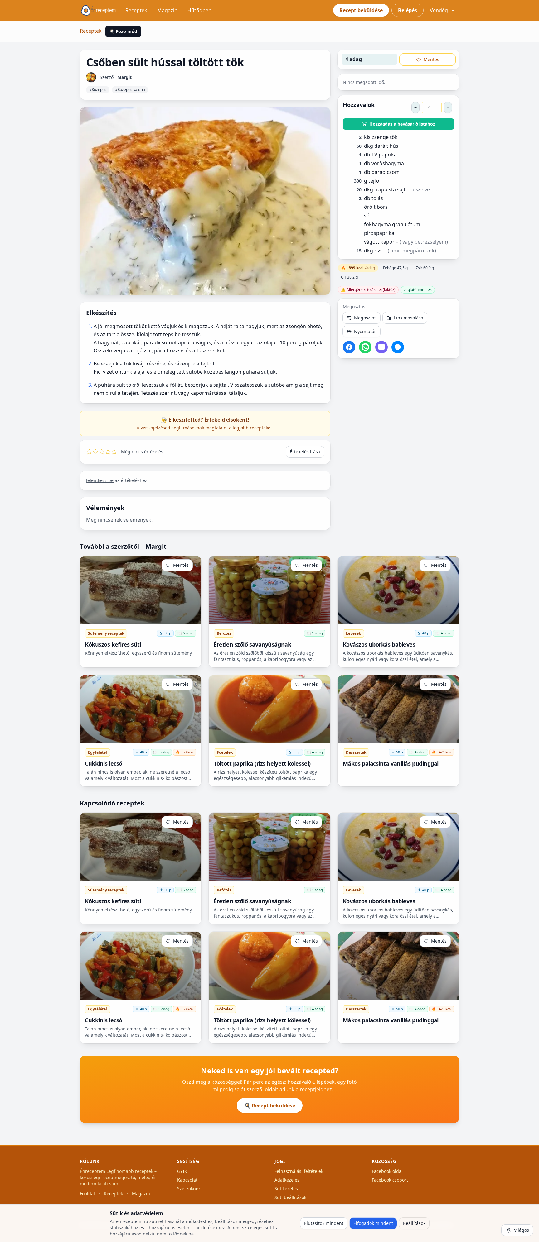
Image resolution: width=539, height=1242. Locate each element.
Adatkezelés (286, 1180)
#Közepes (97, 89)
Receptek (136, 10)
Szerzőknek (189, 1189)
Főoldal (87, 1194)
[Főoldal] (98, 10)
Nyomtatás (365, 331)
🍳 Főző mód (123, 31)
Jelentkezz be (100, 480)
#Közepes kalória (130, 89)
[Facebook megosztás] (349, 347)
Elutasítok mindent (323, 1223)
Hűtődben (199, 10)
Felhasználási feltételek (298, 1171)
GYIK (182, 1171)
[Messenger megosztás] (397, 347)
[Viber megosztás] (381, 347)
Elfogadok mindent (373, 1223)
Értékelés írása (305, 452)
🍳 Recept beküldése (269, 1105)
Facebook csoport (390, 1180)
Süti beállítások (290, 1197)
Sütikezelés (286, 1189)
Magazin (167, 10)
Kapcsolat (187, 1180)
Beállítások (414, 1223)
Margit (124, 77)
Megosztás (365, 318)
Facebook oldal (387, 1171)
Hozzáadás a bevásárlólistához (402, 124)
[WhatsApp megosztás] (365, 347)
